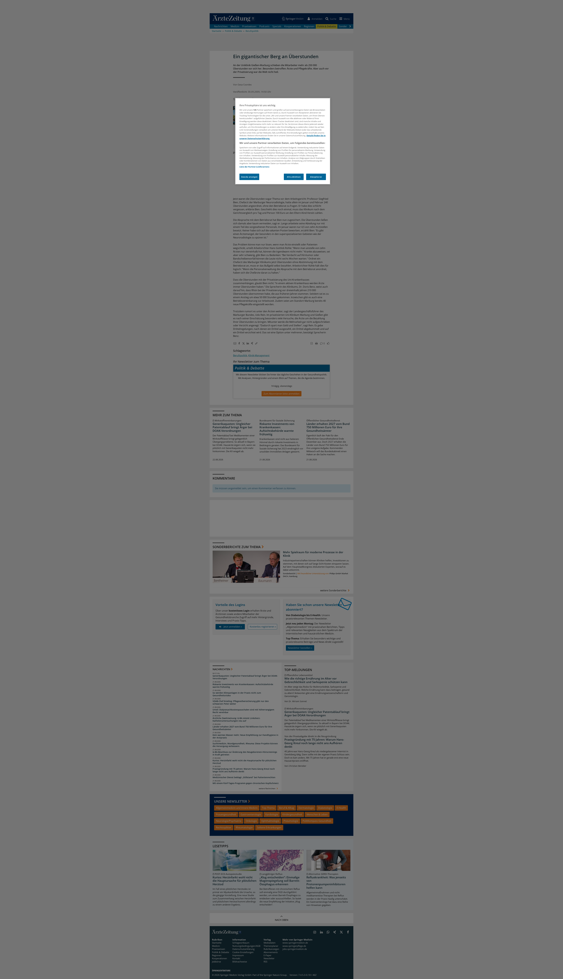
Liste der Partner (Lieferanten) (254, 166)
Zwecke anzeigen (249, 177)
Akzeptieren (316, 177)
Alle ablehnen (294, 177)
